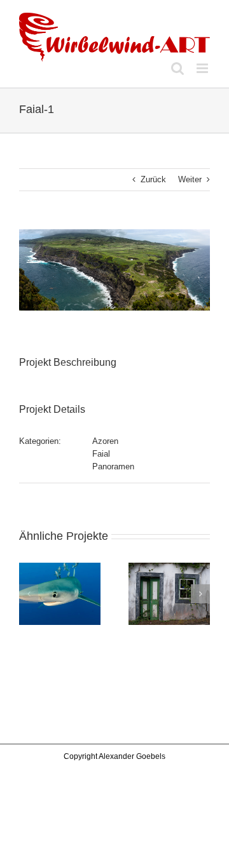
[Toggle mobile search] (177, 68)
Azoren (105, 441)
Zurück (153, 179)
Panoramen (113, 466)
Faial (101, 454)
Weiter (190, 179)
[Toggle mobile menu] (203, 68)
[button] (28, 593)
